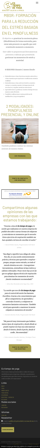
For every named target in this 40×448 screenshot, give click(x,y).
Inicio (2, 386)
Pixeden (31, 444)
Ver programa (20, 156)
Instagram (4, 407)
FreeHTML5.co (17, 444)
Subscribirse (8, 429)
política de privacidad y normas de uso (21, 421)
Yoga (2, 388)
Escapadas (4, 395)
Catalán (3, 415)
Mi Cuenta (4, 399)
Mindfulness (5, 390)
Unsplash (36, 444)
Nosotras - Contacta (7, 397)
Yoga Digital (5, 393)
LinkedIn (3, 405)
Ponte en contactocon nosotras (20, 179)
